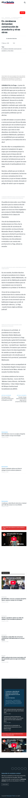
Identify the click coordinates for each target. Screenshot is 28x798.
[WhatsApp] (14, 522)
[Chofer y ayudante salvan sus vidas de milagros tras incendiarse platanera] (14, 628)
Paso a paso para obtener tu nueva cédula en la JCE (13, 528)
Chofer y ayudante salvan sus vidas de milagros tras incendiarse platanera (12, 618)
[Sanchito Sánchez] (4, 38)
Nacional (3, 655)
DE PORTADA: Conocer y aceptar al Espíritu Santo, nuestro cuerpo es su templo (14, 599)
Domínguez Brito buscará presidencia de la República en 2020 (7, 398)
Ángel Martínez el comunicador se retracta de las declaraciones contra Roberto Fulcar (13, 727)
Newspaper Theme (10, 795)
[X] (14, 515)
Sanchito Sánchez (10, 697)
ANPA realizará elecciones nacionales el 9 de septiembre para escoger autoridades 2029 (14, 659)
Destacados (4, 596)
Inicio (3, 17)
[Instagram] (16, 768)
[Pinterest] (14, 518)
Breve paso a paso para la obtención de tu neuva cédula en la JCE (12, 734)
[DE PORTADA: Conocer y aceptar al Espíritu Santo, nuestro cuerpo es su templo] (14, 609)
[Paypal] (19, 768)
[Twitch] (22, 768)
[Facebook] (14, 511)
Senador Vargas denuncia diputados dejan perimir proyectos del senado (20, 399)
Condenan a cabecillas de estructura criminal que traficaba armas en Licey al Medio (13, 638)
